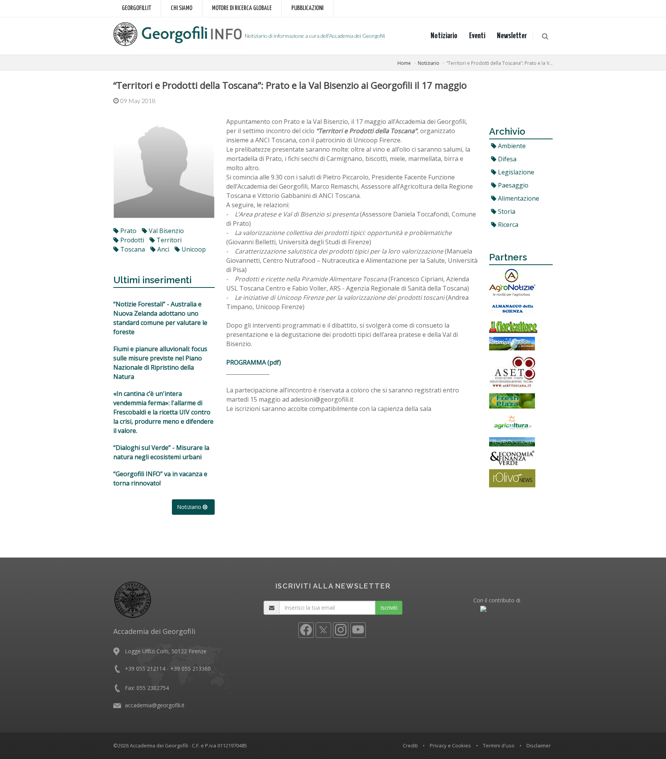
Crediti (410, 745)
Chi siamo (181, 8)
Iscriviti (388, 607)
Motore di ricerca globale (242, 8)
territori (168, 240)
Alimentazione (517, 198)
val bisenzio (165, 231)
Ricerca (507, 224)
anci (162, 249)
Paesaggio (512, 185)
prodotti (131, 240)
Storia (505, 211)
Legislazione (515, 172)
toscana (132, 249)
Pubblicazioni (307, 8)
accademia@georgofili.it (155, 705)
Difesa (506, 159)
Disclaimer (538, 745)
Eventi (477, 36)
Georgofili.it (136, 8)
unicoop (193, 249)
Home (404, 63)
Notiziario (444, 36)
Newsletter (512, 36)
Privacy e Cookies (450, 745)
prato (127, 231)
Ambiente (511, 146)
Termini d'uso (499, 745)
